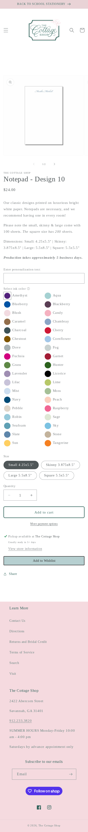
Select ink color (15, 288)
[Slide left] (34, 164)
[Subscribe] (71, 774)
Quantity (9, 486)
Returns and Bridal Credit (28, 642)
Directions (16, 631)
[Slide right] (54, 164)
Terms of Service (21, 652)
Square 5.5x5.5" (56, 475)
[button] (6, 30)
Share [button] (13, 574)
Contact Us (17, 620)
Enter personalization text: (22, 269)
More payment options (44, 523)
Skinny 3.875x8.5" (60, 465)
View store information (25, 549)
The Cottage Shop (49, 825)
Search (14, 663)
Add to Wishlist (44, 560)
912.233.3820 (20, 721)
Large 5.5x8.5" (20, 475)
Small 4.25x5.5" (21, 465)
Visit (12, 673)
